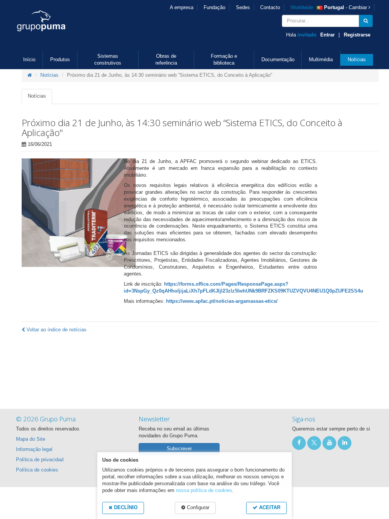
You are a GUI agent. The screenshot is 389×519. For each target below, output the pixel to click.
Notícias (357, 59)
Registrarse (357, 35)
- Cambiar (329, 7)
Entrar (327, 35)
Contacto (270, 7)
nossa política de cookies (204, 490)
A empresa (181, 7)
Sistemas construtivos (107, 60)
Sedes (243, 7)
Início (29, 59)
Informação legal (34, 449)
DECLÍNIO (125, 507)
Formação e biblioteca (224, 60)
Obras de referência (166, 60)
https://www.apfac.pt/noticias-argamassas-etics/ (222, 301)
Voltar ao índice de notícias (56, 329)
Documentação (277, 59)
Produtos (60, 59)
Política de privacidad (39, 459)
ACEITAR (269, 507)
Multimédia (321, 59)
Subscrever (179, 448)
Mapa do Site (30, 439)
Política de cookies (37, 470)
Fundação (214, 7)
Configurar (197, 507)
